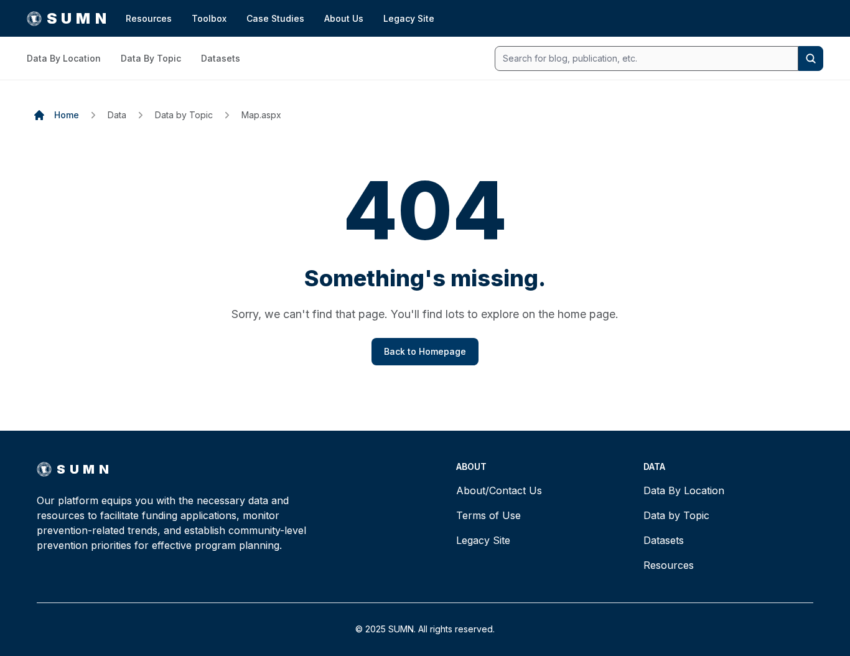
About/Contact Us (499, 490)
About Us (343, 18)
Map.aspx (261, 115)
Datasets (220, 58)
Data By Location (64, 58)
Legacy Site (408, 18)
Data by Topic (184, 115)
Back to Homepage (425, 351)
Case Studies (275, 18)
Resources (149, 18)
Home (66, 115)
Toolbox (209, 18)
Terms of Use (488, 515)
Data (117, 115)
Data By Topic (151, 58)
